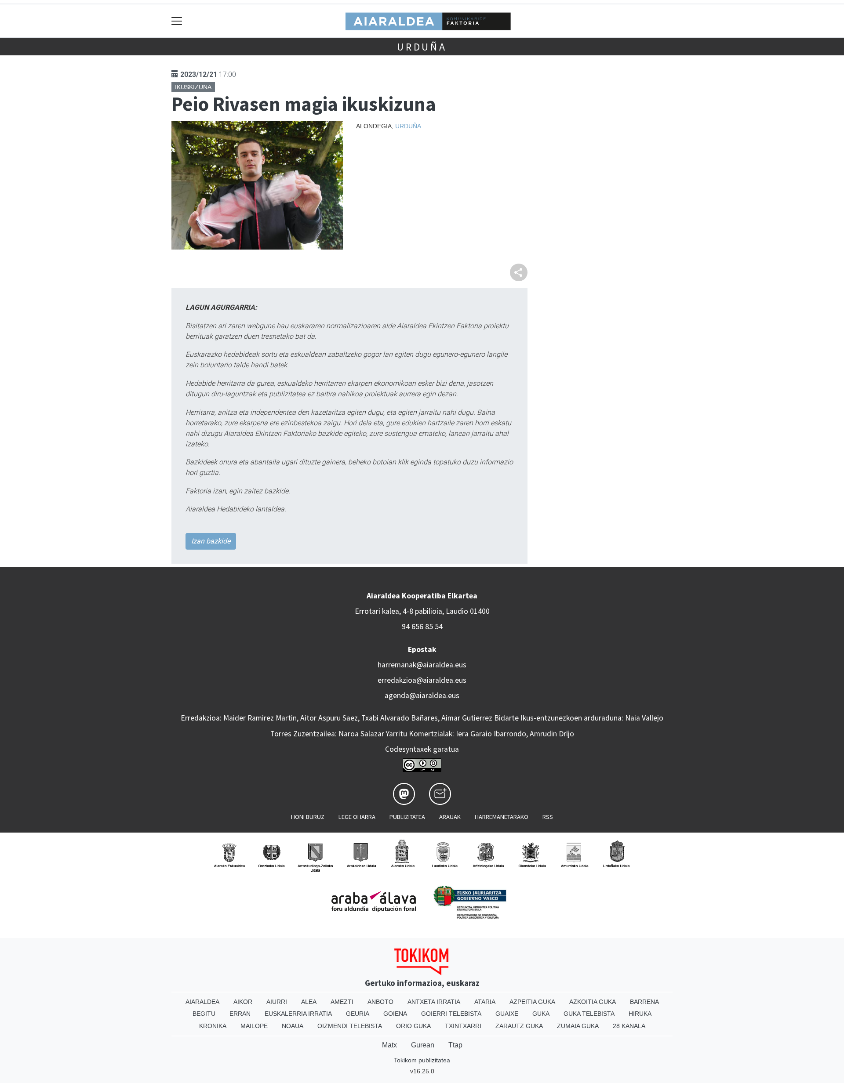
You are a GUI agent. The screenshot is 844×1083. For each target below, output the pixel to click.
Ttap (455, 1045)
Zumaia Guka (578, 1025)
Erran (240, 1013)
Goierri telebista (451, 1013)
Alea (308, 1001)
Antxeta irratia (433, 1001)
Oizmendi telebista (349, 1025)
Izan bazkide (210, 541)
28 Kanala (629, 1025)
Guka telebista (589, 1013)
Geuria (357, 1013)
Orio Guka (413, 1025)
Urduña (422, 47)
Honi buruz (307, 817)
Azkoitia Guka (592, 1001)
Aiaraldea (202, 1001)
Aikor (242, 1001)
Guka (540, 1013)
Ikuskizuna (193, 87)
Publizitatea (407, 817)
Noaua (292, 1025)
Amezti (342, 1001)
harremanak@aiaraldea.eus (422, 665)
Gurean (422, 1045)
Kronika (212, 1025)
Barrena (644, 1001)
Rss (547, 817)
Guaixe (506, 1013)
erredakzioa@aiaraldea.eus (422, 680)
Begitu (204, 1013)
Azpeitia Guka (532, 1001)
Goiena (395, 1013)
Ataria (484, 1001)
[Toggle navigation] (176, 21)
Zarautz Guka (519, 1025)
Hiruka (640, 1013)
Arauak (450, 817)
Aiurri (276, 1001)
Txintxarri (463, 1025)
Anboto (380, 1001)
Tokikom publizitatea (422, 1060)
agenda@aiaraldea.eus (422, 695)
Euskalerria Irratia (298, 1013)
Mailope (254, 1025)
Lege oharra (356, 817)
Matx (389, 1045)
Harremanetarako (501, 817)
